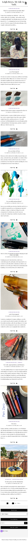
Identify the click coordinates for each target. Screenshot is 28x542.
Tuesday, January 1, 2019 (18, 316)
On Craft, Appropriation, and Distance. (14, 365)
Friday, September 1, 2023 (18, 12)
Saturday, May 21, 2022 (17, 112)
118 (15, 503)
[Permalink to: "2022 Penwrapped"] (14, 49)
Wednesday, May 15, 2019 (18, 256)
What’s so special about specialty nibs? (14, 10)
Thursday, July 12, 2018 (17, 483)
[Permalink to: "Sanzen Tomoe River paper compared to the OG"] (14, 98)
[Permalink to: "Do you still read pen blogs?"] (14, 183)
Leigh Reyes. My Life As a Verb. (14, 3)
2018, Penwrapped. (14, 314)
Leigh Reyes (8, 12)
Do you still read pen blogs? (14, 201)
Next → (19, 503)
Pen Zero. (14, 423)
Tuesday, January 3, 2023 (18, 73)
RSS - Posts (5, 531)
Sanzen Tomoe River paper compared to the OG (14, 110)
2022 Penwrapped (14, 72)
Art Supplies (8, 479)
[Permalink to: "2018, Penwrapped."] (14, 292)
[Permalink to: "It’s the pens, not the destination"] (14, 460)
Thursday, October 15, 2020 (17, 203)
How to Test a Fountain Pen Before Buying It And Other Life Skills (14, 254)
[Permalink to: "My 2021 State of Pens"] (14, 139)
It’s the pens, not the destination (14, 481)
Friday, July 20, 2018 (18, 425)
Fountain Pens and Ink (14, 8)
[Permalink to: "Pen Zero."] (14, 402)
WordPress (24, 539)
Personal (20, 362)
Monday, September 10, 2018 (18, 366)
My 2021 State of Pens (14, 151)
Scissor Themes (9, 539)
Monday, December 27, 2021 (17, 152)
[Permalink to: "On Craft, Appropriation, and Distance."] (14, 346)
